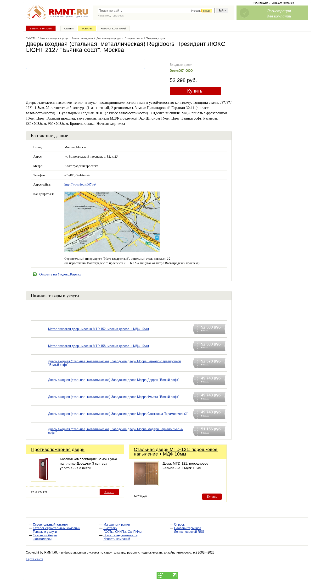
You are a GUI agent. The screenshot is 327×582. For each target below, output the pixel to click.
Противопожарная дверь (58, 449)
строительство (56, 16)
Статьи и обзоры (45, 535)
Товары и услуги (45, 531)
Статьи (68, 28)
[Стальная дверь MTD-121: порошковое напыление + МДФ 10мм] (146, 485)
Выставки (110, 528)
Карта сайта (34, 559)
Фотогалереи (42, 539)
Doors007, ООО (181, 70)
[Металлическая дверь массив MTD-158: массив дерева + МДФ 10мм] (39, 352)
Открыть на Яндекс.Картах (60, 274)
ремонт (69, 16)
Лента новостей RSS (189, 531)
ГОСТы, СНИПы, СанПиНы (122, 531)
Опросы (179, 524)
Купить (194, 90)
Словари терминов (187, 528)
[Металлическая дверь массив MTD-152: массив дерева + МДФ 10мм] (39, 335)
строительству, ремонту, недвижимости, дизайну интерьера (147, 552)
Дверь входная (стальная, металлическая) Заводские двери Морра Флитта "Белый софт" (113, 397)
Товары (87, 28)
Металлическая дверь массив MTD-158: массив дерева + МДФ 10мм (98, 346)
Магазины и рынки (116, 524)
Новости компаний (116, 539)
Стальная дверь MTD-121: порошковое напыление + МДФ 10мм (176, 451)
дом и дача (82, 16)
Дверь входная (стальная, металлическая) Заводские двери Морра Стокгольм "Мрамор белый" (118, 414)
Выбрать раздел (41, 28)
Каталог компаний (113, 28)
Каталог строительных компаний (56, 528)
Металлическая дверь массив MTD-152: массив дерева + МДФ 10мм (98, 329)
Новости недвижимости (120, 535)
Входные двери (181, 64)
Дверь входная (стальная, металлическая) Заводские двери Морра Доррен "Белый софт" (113, 380)
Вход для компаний (283, 2)
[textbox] (156, 10)
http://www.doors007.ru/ (80, 184)
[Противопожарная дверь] (43, 480)
